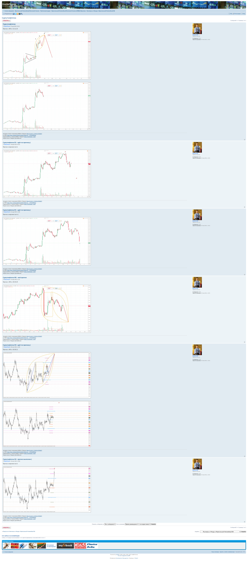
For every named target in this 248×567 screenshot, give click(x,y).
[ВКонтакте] (14, 14)
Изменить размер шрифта (243, 10)
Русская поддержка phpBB (124, 555)
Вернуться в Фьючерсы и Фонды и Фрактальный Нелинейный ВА (19, 531)
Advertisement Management (122, 558)
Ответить (4, 20)
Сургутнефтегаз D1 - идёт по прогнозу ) (17, 142)
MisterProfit (7, 26)
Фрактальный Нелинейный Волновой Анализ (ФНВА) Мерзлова (68, 11)
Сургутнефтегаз (9, 18)
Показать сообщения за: (98, 524)
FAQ (231, 13)
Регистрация (237, 13)
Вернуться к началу (244, 139)
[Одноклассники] (18, 14)
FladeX (136, 558)
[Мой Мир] (20, 14)
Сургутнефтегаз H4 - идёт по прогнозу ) (17, 345)
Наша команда (215, 551)
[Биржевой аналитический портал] (92, 548)
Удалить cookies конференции (227, 551)
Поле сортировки (120, 524)
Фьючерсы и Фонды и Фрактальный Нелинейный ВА (101, 11)
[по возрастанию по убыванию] (147, 524)
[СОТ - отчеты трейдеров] (41, 548)
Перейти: (197, 531)
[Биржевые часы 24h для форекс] (6, 548)
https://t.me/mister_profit (29, 136)
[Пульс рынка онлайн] (15, 548)
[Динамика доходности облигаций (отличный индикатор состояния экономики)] (33, 548)
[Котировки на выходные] (51, 548)
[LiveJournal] (22, 14)
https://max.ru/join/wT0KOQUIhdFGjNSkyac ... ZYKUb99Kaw (21, 135)
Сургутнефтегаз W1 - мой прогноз (15, 277)
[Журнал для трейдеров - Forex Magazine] (80, 548)
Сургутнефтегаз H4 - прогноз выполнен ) (17, 459)
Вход (244, 13)
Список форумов (9, 11)
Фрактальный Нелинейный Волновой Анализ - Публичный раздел (32, 11)
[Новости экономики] (23, 548)
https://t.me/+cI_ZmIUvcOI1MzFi (34, 133)
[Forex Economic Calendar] (65, 548)
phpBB (117, 554)
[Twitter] (16, 14)
